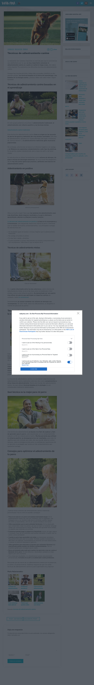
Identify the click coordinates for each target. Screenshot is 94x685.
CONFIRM (33, 369)
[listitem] (47, 339)
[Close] (79, 314)
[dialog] (47, 342)
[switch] (69, 342)
